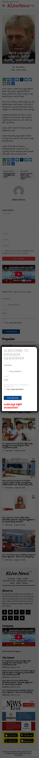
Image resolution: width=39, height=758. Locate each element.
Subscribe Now (12, 398)
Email (6, 376)
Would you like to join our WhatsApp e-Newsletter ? (16, 386)
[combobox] (6, 371)
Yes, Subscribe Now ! (15, 389)
